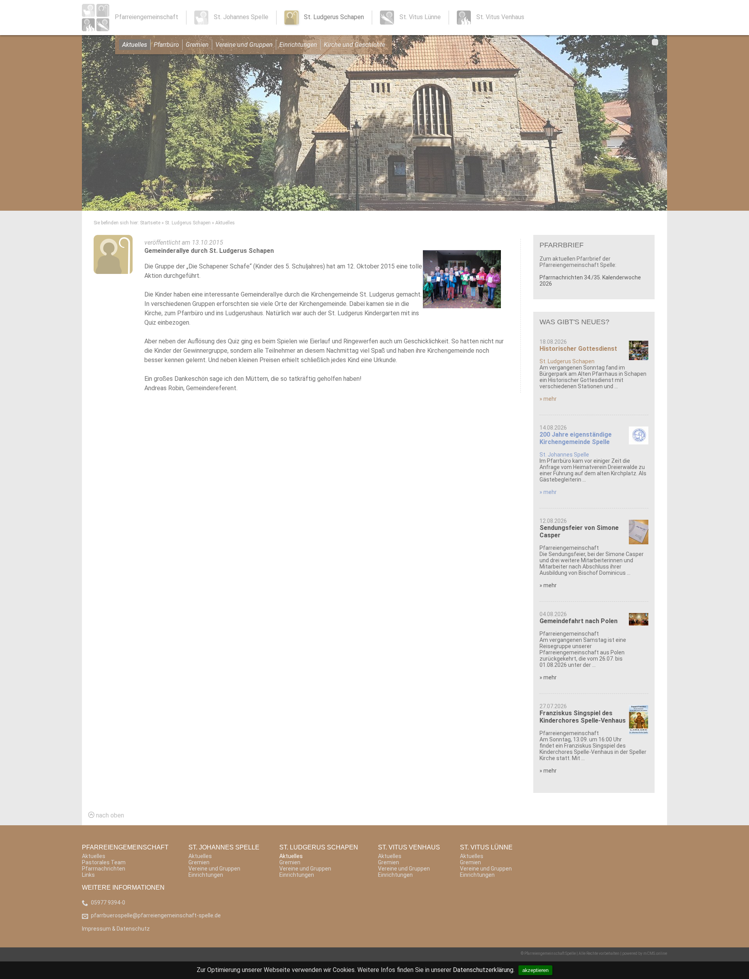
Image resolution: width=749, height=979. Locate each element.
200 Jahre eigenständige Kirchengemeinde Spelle (576, 438)
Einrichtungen (298, 44)
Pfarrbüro (166, 44)
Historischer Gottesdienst (578, 348)
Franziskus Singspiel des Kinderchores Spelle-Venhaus (583, 716)
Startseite (150, 223)
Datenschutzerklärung (483, 970)
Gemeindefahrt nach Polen (579, 621)
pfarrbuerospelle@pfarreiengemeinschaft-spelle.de (156, 915)
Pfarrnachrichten (103, 868)
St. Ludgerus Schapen (188, 223)
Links (88, 875)
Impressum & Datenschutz (116, 929)
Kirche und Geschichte (354, 44)
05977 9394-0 (108, 902)
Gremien (197, 44)
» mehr (548, 399)
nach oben (109, 815)
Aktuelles (134, 44)
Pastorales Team (104, 862)
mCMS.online (655, 953)
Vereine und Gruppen (244, 44)
